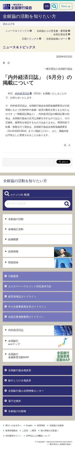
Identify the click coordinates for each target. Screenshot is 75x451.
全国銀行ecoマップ (14, 342)
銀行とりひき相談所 (19, 380)
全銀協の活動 (15, 219)
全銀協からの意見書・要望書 (52, 31)
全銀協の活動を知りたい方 (29, 16)
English (29, 425)
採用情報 (13, 251)
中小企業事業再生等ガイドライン (27, 306)
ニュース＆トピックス (17, 30)
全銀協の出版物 (17, 411)
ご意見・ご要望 (29, 430)
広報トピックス (30, 38)
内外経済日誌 (22, 93)
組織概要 (13, 239)
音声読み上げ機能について (38, 436)
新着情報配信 (11, 430)
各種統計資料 (15, 229)
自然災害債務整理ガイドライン (26, 316)
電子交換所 (14, 400)
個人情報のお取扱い (50, 430)
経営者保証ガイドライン (22, 296)
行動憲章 (13, 276)
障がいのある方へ (13, 425)
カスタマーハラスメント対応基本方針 (30, 286)
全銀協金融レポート (57, 38)
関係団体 (13, 262)
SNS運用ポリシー (13, 436)
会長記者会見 (60, 34)
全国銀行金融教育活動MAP (18, 356)
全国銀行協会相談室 (19, 370)
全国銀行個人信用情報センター (26, 390)
